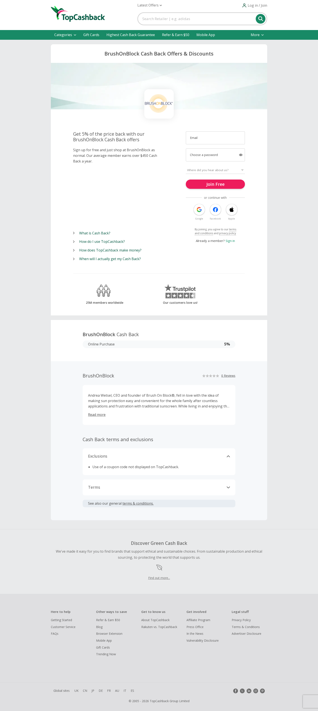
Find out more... (159, 578)
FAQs (54, 633)
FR (109, 691)
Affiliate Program (198, 620)
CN (85, 691)
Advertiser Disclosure (246, 633)
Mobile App (205, 34)
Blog (99, 627)
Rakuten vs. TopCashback (159, 627)
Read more (97, 414)
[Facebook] (235, 691)
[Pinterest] (262, 691)
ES (132, 691)
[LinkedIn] (249, 691)
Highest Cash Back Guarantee (130, 34)
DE (101, 691)
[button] (149, 5)
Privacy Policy (241, 620)
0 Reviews (228, 376)
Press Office (195, 627)
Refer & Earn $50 (175, 34)
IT (125, 691)
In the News (194, 633)
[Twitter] (242, 691)
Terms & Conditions (246, 627)
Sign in (230, 241)
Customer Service (63, 627)
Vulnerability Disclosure (202, 640)
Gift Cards (91, 34)
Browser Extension (109, 633)
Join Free (215, 184)
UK (76, 691)
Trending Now (106, 654)
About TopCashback (155, 620)
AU (117, 691)
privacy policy (227, 233)
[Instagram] (255, 691)
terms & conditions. (138, 503)
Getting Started (61, 620)
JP (93, 691)
